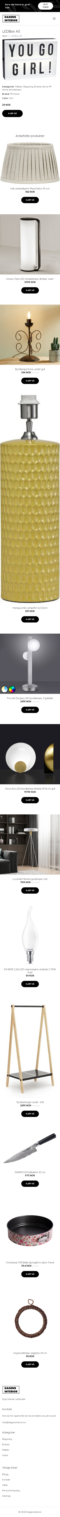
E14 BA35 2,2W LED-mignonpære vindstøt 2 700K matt (30, 971)
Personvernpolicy (11, 1490)
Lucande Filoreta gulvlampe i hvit (30, 879)
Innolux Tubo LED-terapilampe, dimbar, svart (30, 278)
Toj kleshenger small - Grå (30, 1102)
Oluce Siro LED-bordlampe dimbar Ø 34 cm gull (30, 788)
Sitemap (6, 1495)
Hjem (4, 35)
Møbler (18, 86)
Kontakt (6, 1479)
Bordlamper (15, 89)
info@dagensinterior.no (14, 1422)
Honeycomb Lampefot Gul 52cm (30, 607)
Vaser (5, 1455)
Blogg (5, 1474)
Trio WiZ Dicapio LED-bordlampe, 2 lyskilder (30, 698)
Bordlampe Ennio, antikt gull (30, 369)
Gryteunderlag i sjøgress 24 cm (30, 1353)
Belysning (28, 86)
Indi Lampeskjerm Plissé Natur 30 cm (30, 188)
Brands (38, 86)
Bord (45, 86)
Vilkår (5, 1485)
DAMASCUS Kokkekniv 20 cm (30, 1172)
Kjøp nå (12, 113)
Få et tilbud (46, 5)
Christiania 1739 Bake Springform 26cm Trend (30, 1262)
